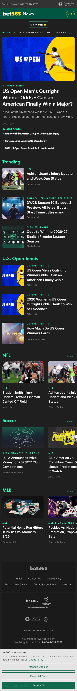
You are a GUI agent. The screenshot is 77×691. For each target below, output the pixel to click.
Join (70, 13)
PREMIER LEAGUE (38, 227)
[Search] (70, 32)
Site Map (67, 584)
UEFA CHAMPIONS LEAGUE (21, 453)
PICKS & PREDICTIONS (28, 32)
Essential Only (38, 676)
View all (71, 356)
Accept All (38, 685)
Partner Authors (56, 542)
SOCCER (61, 32)
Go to (33, 24)
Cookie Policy (36, 659)
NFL (49, 32)
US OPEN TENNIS (14, 85)
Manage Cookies (38, 666)
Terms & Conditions (45, 584)
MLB (5, 522)
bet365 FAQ (54, 578)
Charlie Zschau (56, 407)
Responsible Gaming (69, 4)
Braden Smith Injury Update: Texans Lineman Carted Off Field (21, 397)
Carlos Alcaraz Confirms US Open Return (26, 140)
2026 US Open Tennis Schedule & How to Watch (29, 148)
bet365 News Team (12, 472)
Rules (19, 578)
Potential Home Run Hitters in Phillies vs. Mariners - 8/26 (22, 532)
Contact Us (34, 578)
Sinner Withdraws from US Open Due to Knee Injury (32, 133)
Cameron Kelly (10, 542)
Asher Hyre (8, 407)
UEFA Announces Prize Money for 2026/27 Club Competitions (21, 462)
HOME (6, 32)
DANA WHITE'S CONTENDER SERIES (50, 198)
